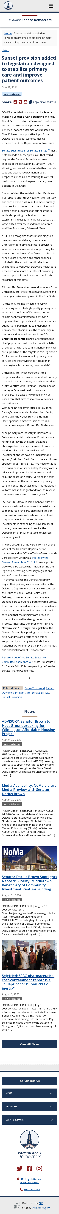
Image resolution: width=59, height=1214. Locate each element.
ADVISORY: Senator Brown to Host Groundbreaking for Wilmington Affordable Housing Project (28, 727)
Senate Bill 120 (40, 692)
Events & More (15, 1119)
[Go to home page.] (17, 5)
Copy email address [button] (44, 102)
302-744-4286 (32, 1189)
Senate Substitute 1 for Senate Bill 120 (24, 150)
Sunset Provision (12, 697)
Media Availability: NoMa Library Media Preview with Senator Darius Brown (29, 789)
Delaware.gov (41, 1208)
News (9, 1093)
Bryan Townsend (35, 688)
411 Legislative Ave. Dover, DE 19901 (31, 1180)
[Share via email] (25, 102)
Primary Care (23, 692)
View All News (29, 1044)
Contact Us (32, 1081)
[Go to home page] (29, 1139)
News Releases (12, 94)
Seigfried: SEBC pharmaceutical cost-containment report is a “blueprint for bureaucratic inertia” (28, 981)
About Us (11, 1106)
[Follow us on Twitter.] (19, 1168)
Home (8, 33)
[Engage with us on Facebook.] (29, 1168)
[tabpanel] (29, 878)
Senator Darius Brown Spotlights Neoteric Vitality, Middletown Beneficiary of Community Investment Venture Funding (29, 882)
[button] (51, 6)
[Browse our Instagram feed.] (39, 1168)
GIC (41, 1203)
